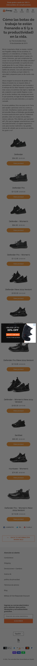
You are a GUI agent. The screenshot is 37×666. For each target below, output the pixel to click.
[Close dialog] (34, 325)
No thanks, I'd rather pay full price (13, 337)
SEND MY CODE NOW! (13, 334)
